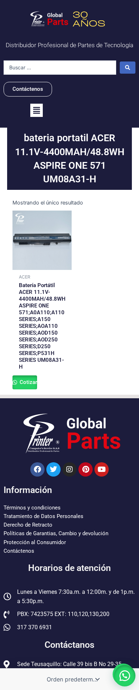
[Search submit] (127, 67)
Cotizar (27, 382)
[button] (37, 110)
